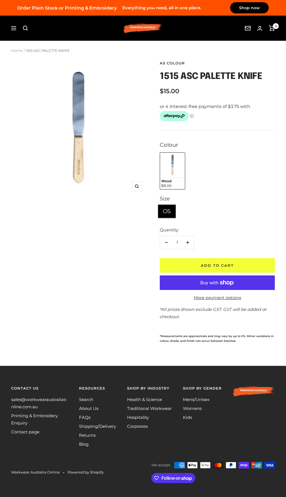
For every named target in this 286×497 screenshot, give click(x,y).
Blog (84, 444)
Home (17, 50)
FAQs (84, 417)
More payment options (217, 297)
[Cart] (272, 28)
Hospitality (138, 417)
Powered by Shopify (86, 472)
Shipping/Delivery (97, 426)
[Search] (25, 28)
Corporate (137, 426)
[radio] (172, 170)
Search (86, 399)
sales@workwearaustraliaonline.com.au (38, 403)
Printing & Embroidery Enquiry (34, 419)
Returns (87, 435)
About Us (88, 408)
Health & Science (144, 399)
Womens (192, 408)
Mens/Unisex (196, 399)
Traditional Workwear (149, 408)
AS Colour (172, 63)
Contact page (25, 431)
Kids (187, 417)
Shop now (249, 7)
